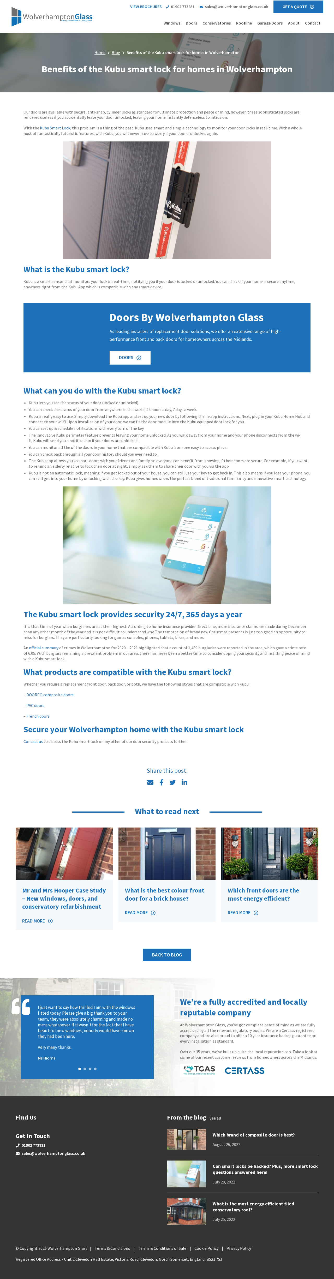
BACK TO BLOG (167, 955)
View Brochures (146, 6)
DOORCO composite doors (50, 694)
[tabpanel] (87, 1032)
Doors (191, 23)
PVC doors (35, 705)
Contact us (33, 741)
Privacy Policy (238, 1248)
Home (99, 52)
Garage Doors (270, 23)
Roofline (244, 23)
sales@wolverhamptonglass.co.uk (236, 6)
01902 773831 (183, 6)
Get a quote (295, 6)
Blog (116, 52)
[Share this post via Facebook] (161, 782)
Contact (312, 23)
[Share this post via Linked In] (184, 782)
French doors (38, 716)
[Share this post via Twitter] (172, 782)
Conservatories (216, 23)
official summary (43, 647)
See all (215, 1118)
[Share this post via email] (150, 782)
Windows (172, 23)
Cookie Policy (206, 1248)
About (294, 23)
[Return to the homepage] (52, 16)
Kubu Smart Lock (55, 127)
